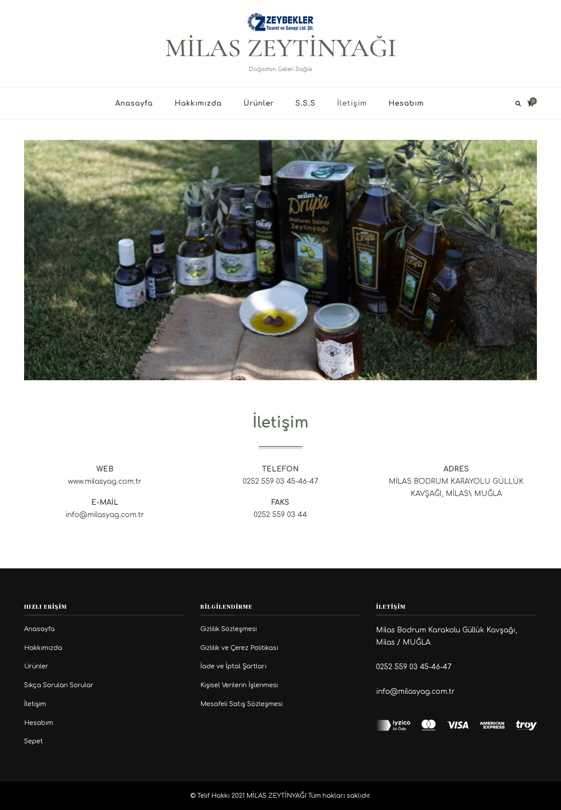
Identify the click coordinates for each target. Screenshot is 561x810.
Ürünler (258, 103)
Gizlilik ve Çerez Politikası (239, 647)
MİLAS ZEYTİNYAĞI (280, 48)
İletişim (352, 103)
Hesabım (406, 103)
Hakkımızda (198, 103)
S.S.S (305, 103)
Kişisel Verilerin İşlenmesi (239, 685)
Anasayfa (134, 103)
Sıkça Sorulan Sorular (58, 685)
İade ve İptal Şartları (233, 666)
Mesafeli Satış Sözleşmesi (241, 703)
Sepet (33, 741)
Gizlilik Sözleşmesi (228, 628)
